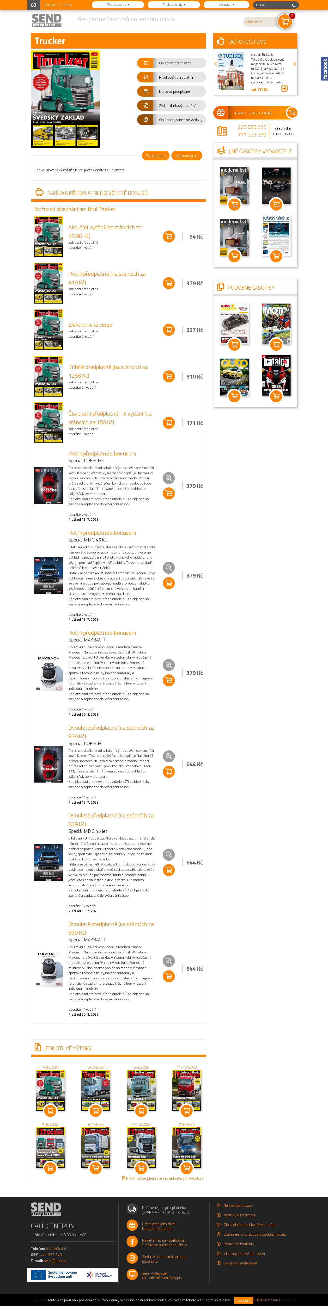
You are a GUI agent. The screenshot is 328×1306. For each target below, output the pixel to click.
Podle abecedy (173, 4)
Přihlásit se (254, 22)
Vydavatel (225, 4)
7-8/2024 (187, 1124)
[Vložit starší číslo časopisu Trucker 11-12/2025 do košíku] (186, 1090)
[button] (171, 63)
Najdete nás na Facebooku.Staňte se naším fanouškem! (165, 1242)
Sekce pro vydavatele (241, 1263)
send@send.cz (55, 1260)
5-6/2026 (96, 1067)
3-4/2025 (96, 1124)
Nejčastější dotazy (238, 1205)
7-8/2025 (50, 1124)
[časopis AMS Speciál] (276, 185)
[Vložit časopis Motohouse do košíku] (276, 344)
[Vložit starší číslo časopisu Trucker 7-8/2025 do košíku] (50, 1147)
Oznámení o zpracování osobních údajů (255, 1234)
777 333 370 (252, 134)
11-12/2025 (186, 1067)
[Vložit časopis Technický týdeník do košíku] (276, 256)
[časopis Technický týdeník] (276, 235)
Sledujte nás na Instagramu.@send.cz (164, 1259)
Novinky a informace (240, 1215)
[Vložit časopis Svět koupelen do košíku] (234, 256)
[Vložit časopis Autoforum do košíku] (234, 396)
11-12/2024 (141, 1124)
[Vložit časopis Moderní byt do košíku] (234, 204)
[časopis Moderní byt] (234, 185)
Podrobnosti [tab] (156, 155)
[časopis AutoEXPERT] (234, 323)
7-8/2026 (50, 1067)
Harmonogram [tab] (186, 155)
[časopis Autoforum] (234, 377)
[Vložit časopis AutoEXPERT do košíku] (234, 344)
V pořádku (244, 1300)
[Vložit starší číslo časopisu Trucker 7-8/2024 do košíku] (186, 1147)
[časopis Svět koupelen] (234, 237)
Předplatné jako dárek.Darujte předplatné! (159, 1226)
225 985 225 (252, 127)
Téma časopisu (117, 4)
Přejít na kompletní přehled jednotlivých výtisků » (164, 1178)
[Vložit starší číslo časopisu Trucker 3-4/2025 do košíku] (95, 1147)
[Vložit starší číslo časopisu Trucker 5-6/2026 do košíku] (95, 1090)
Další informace (268, 1300)
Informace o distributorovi (244, 1253)
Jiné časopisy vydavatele (260, 151)
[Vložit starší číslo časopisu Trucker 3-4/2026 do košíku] (141, 1090)
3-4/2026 (141, 1067)
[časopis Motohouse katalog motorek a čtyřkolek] (276, 375)
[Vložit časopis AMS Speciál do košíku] (276, 204)
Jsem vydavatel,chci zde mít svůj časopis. (162, 1275)
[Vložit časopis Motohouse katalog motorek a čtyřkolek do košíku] (276, 396)
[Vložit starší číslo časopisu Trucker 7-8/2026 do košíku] (50, 1090)
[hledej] (294, 5)
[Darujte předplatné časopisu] (255, 112)
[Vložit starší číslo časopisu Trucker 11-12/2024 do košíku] (141, 1147)
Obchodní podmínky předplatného (250, 1224)
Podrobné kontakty (239, 1244)
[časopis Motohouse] (276, 323)
